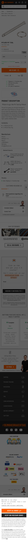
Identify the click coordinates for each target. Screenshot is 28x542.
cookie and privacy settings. (12, 505)
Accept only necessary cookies (14, 515)
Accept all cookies (12, 511)
